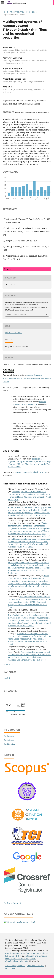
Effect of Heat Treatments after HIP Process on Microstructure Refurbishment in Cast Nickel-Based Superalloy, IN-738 (29, 636)
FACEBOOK (10, 968)
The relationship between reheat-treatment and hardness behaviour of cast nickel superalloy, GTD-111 (29, 654)
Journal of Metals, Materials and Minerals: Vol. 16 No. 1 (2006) (27, 658)
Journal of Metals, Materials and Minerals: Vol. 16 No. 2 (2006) (29, 624)
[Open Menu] (2, 2)
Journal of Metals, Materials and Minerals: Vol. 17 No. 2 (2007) (27, 604)
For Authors (9, 740)
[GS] (27, 862)
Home (5, 12)
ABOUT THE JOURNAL (15, 965)
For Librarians (9, 744)
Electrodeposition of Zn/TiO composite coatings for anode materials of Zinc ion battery (29, 492)
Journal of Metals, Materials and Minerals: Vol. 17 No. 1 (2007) (28, 532)
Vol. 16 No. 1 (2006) (28, 12)
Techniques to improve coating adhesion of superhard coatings (29, 460)
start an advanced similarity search (30, 472)
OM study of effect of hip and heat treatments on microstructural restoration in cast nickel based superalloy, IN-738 (29, 599)
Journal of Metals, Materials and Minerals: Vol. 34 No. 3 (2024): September (29, 570)
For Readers (9, 736)
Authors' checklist (12, 903)
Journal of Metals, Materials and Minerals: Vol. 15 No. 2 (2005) (27, 641)
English (7, 678)
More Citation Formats (16, 315)
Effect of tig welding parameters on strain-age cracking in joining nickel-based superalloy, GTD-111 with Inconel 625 (29, 540)
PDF (8, 269)
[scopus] (27, 775)
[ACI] (27, 822)
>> (11, 664)
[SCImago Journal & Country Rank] (19, 922)
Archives (14, 12)
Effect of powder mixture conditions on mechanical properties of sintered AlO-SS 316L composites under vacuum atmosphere (29, 527)
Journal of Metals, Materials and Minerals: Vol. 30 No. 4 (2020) (29, 514)
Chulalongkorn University (16, 961)
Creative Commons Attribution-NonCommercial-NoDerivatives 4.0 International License (27, 378)
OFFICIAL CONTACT (35, 965)
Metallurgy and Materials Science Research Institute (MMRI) (26, 957)
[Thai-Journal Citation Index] (27, 847)
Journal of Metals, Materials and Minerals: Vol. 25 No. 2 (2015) (28, 545)
